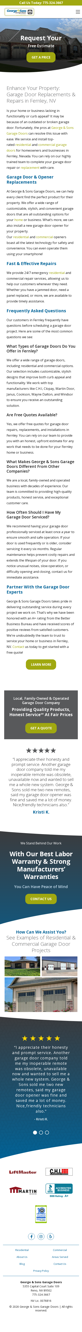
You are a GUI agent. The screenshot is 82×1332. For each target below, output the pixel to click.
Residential (22, 1250)
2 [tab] (41, 1132)
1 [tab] (35, 1132)
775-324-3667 (41, 1294)
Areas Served (60, 1257)
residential (23, 145)
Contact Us (41, 899)
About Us (22, 1257)
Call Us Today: (41, 3)
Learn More (41, 664)
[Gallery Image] (22, 966)
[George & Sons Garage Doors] (19, 12)
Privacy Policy (41, 1271)
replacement (30, 167)
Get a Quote (41, 728)
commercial (44, 237)
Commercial (60, 1250)
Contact (18, 647)
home (18, 220)
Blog (22, 1264)
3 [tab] (47, 1132)
